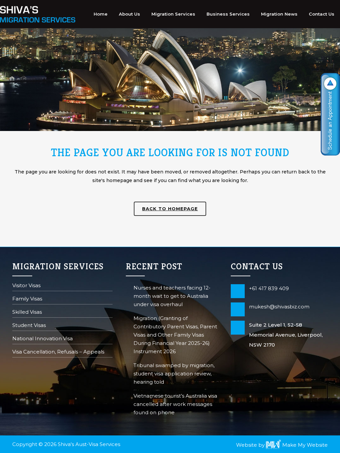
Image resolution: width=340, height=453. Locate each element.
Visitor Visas (26, 286)
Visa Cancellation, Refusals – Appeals (58, 352)
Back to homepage (170, 208)
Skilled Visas (27, 312)
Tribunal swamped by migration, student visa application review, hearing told (173, 373)
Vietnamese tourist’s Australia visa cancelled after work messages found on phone (175, 404)
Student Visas (29, 325)
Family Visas (27, 299)
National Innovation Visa (42, 339)
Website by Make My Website (282, 445)
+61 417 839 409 (269, 288)
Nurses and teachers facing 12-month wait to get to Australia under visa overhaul (172, 296)
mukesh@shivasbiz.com (279, 306)
